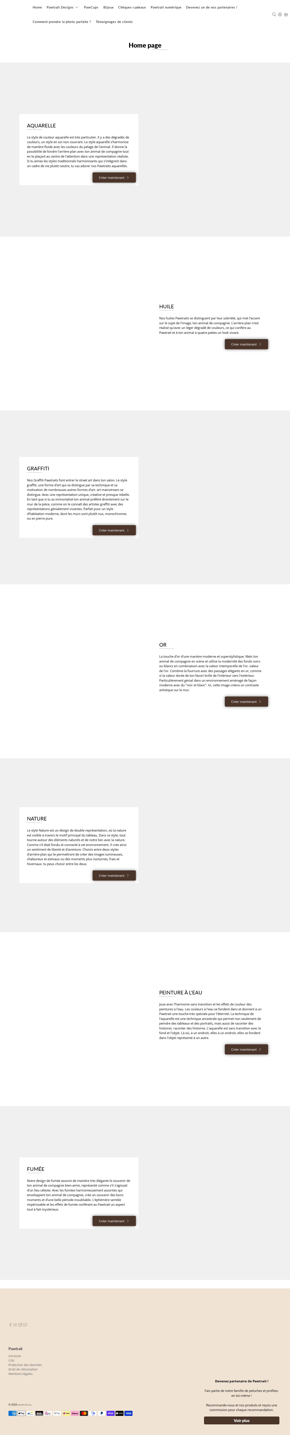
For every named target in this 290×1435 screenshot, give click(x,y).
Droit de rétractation (23, 1369)
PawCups (91, 7)
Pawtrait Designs (60, 7)
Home (37, 7)
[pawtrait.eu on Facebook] (10, 1326)
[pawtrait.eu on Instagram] (20, 1326)
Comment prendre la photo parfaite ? (62, 22)
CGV (11, 1360)
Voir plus (241, 1420)
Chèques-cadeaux (133, 7)
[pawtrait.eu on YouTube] (15, 1326)
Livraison (14, 1356)
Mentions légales (20, 1374)
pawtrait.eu (24, 1404)
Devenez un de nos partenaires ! (213, 7)
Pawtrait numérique (167, 7)
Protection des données (25, 1365)
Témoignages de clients (114, 22)
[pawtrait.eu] (16, 14)
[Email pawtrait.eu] (25, 1326)
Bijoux (109, 7)
